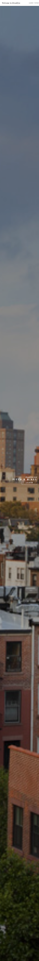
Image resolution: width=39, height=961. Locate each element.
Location (31, 3)
